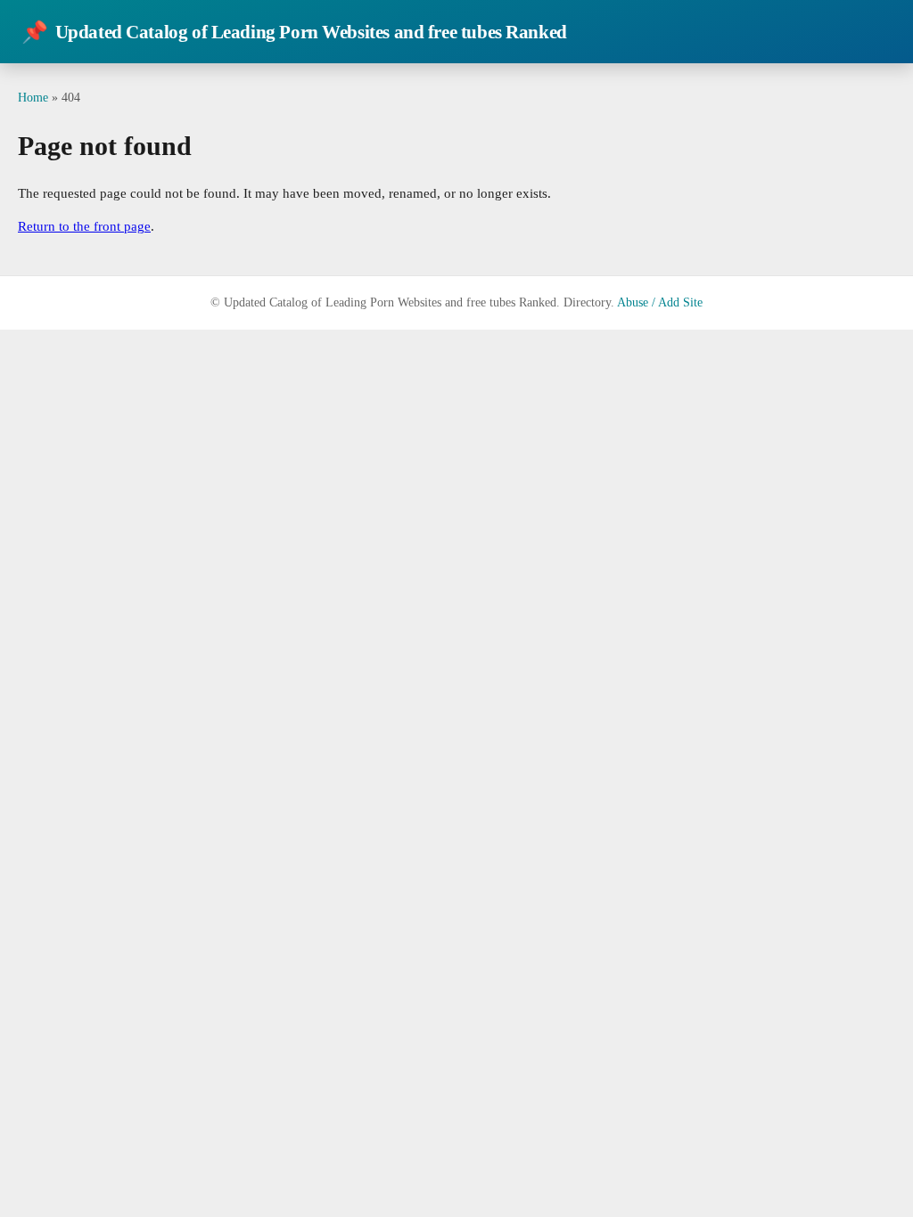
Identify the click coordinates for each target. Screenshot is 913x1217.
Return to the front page (84, 226)
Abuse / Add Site (660, 302)
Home (33, 97)
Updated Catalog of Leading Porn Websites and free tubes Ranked (294, 32)
